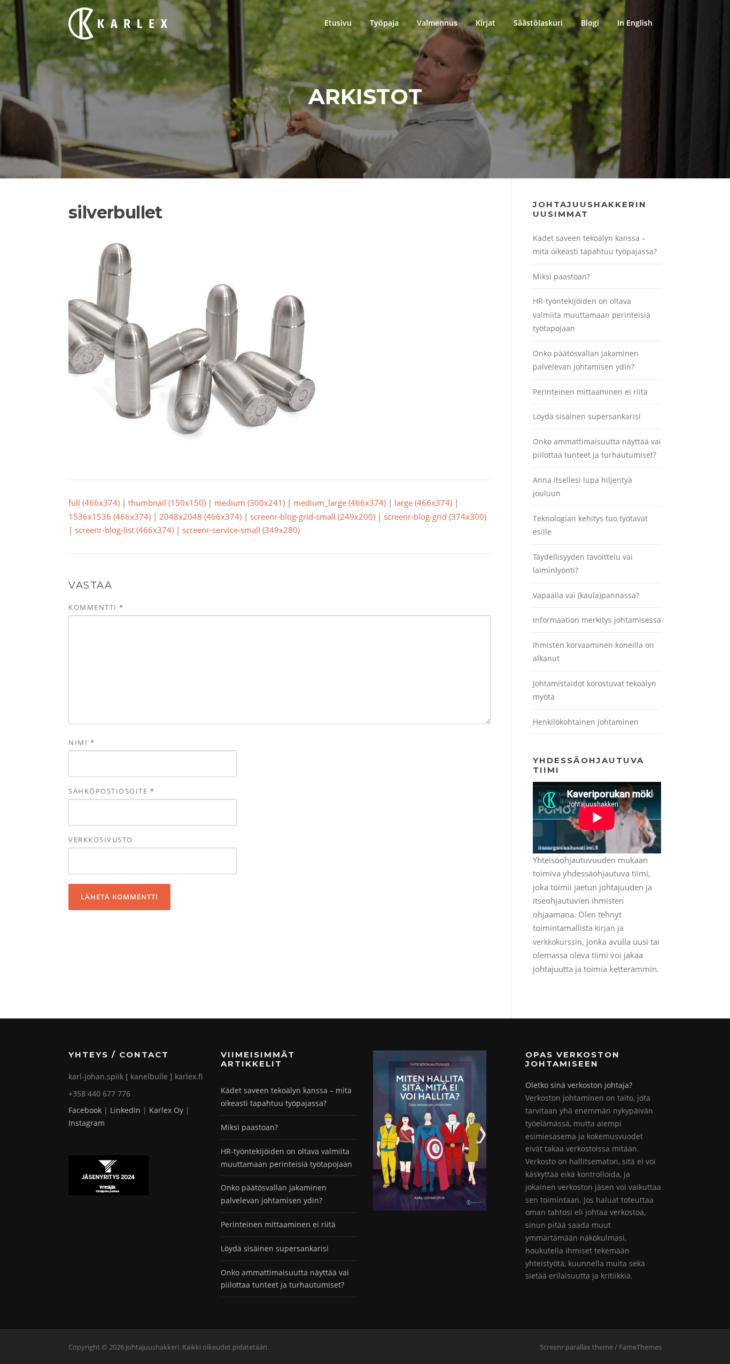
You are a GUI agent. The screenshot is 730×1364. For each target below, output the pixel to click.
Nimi (81, 742)
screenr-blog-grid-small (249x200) (312, 516)
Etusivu (338, 23)
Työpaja (384, 23)
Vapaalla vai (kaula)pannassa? (586, 595)
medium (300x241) (249, 502)
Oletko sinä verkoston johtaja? (578, 1085)
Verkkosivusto (100, 839)
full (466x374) (94, 502)
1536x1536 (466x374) (109, 516)
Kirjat (485, 23)
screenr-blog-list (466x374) (124, 529)
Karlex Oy (166, 1110)
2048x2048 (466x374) (200, 516)
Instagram (86, 1123)
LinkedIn (125, 1110)
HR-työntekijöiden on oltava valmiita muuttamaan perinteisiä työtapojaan (591, 314)
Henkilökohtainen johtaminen (586, 722)
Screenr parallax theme (576, 1347)
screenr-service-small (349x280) (241, 529)
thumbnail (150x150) (167, 502)
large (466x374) (423, 502)
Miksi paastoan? (561, 276)
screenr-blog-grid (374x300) (435, 516)
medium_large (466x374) (339, 502)
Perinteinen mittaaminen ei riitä (590, 392)
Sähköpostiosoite (111, 791)
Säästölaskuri (538, 23)
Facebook (85, 1110)
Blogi (590, 23)
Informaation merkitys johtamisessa (597, 620)
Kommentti (96, 607)
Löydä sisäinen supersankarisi (587, 416)
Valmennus (437, 23)
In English (635, 23)
